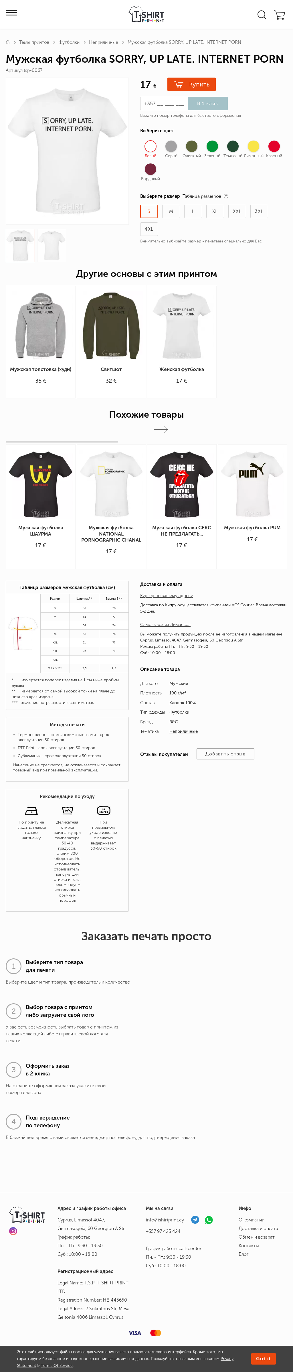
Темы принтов (34, 42)
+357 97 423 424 (163, 1231)
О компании (251, 1220)
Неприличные (103, 42)
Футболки (69, 42)
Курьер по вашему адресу (166, 595)
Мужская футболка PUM (252, 527)
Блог (243, 1254)
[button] (161, 430)
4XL (149, 229)
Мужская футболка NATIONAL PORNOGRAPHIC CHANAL (111, 534)
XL (215, 211)
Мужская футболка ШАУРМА (40, 530)
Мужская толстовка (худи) (40, 369)
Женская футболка (181, 369)
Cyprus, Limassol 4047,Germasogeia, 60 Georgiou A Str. (92, 1224)
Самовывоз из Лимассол (165, 624)
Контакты (249, 1245)
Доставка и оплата (258, 1228)
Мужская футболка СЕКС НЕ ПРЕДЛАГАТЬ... (181, 530)
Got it (263, 1358)
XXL (237, 211)
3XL (259, 211)
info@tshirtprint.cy (165, 1220)
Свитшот (111, 369)
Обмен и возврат (257, 1237)
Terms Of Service (57, 1365)
